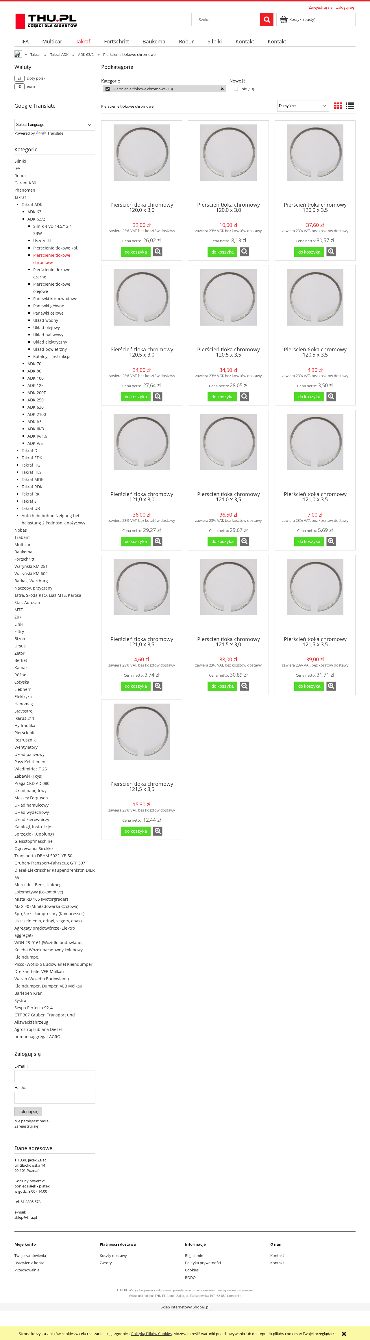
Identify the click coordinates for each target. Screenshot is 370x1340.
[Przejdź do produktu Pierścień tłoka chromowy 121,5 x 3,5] (315, 595)
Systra (20, 1000)
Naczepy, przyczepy (33, 588)
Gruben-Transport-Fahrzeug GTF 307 (49, 863)
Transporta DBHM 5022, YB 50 (43, 855)
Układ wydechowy (31, 812)
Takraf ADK (32, 204)
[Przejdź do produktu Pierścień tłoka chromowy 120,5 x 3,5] (228, 305)
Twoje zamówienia (30, 1255)
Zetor (19, 653)
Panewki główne (48, 306)
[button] (157, 251)
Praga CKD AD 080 (31, 783)
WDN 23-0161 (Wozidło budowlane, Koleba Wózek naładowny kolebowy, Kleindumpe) (49, 950)
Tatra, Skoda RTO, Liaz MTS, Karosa (47, 595)
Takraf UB (31, 508)
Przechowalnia (26, 1270)
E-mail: (21, 1066)
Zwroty (106, 1262)
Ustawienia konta (29, 1262)
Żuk (17, 617)
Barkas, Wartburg (31, 580)
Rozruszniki (25, 740)
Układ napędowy (30, 790)
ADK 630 (35, 407)
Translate (55, 133)
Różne (20, 675)
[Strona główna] (46, 20)
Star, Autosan (27, 602)
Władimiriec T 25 (30, 769)
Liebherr (22, 689)
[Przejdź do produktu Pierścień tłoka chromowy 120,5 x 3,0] (141, 305)
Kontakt (277, 1255)
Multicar (22, 544)
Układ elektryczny (50, 342)
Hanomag (23, 703)
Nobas (20, 530)
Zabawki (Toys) (28, 776)
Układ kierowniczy (31, 819)
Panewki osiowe (48, 313)
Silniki (20, 161)
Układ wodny (45, 320)
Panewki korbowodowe (55, 298)
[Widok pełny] (350, 105)
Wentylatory (26, 747)
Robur (20, 175)
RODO (190, 1277)
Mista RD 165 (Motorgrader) (41, 899)
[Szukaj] (266, 19)
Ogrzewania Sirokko (33, 848)
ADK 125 (35, 385)
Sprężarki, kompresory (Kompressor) (49, 913)
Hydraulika (24, 725)
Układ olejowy (46, 327)
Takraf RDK (32, 486)
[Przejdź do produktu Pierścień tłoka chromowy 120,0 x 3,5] (315, 160)
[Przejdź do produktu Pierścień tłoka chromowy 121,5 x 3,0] (228, 595)
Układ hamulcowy (31, 805)
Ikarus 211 (24, 718)
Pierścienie (25, 732)
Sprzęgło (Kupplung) (34, 834)
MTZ (18, 609)
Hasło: (20, 1087)
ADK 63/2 (36, 219)
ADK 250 (35, 400)
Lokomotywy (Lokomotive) (38, 892)
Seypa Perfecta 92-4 (33, 1007)
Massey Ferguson (31, 798)
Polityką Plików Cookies (151, 1333)
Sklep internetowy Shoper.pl (185, 1307)
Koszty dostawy (113, 1255)
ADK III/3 (35, 429)
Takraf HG (31, 465)
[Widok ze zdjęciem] (338, 105)
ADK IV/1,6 (37, 436)
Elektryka (23, 696)
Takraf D (29, 450)
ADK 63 (34, 211)
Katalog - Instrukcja (52, 356)
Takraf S (29, 501)
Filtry (19, 631)
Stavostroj (24, 711)
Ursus (20, 646)
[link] (164, 88)
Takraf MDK (33, 479)
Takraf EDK (32, 457)
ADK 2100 (36, 414)
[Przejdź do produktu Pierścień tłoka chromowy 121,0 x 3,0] (141, 450)
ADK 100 (35, 378)
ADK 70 (34, 363)
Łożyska (21, 682)
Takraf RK (31, 494)
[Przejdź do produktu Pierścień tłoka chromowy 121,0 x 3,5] (228, 450)
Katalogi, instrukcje (32, 826)
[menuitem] (24, 41)
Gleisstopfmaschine (33, 841)
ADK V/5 (35, 443)
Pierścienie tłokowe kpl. (55, 248)
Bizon (19, 638)
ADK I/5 (34, 421)
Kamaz (20, 667)
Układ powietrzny (50, 349)
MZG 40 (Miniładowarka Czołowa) (46, 906)
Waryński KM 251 (31, 566)
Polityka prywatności (203, 1262)
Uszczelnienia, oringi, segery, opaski (49, 921)
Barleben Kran (28, 993)
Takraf (20, 197)
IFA (17, 168)
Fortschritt (24, 559)
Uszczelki (42, 240)
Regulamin (194, 1255)
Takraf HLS (32, 472)
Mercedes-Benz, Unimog (38, 884)
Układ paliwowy (48, 334)
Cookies (192, 1270)
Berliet (20, 660)
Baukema (23, 552)
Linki (18, 624)
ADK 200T (36, 392)
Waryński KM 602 (31, 573)
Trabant (22, 537)
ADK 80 (34, 371)
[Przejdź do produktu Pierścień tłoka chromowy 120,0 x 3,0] (141, 160)
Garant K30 (25, 183)
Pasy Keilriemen (29, 761)
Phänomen (24, 190)
